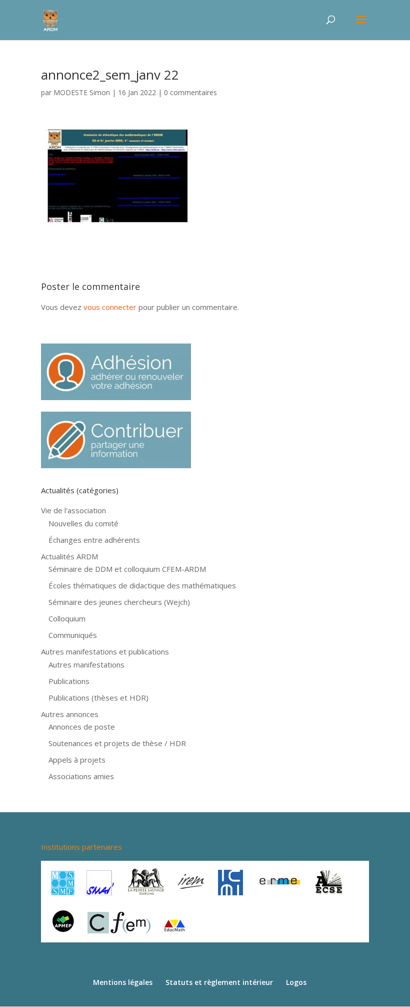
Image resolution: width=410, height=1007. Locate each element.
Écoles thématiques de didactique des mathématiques (142, 585)
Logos (296, 982)
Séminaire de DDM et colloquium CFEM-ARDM (127, 569)
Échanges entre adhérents (94, 540)
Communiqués (72, 635)
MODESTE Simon (82, 92)
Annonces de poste (81, 727)
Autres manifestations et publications (105, 651)
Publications (69, 681)
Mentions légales (122, 982)
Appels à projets (77, 760)
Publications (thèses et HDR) (98, 698)
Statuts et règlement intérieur (219, 982)
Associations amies (81, 776)
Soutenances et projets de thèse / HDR (117, 743)
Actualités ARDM (69, 556)
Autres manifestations (86, 664)
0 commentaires (190, 92)
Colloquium (67, 618)
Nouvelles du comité (83, 523)
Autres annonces (69, 714)
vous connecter (110, 307)
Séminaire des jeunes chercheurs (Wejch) (119, 602)
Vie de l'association (73, 510)
